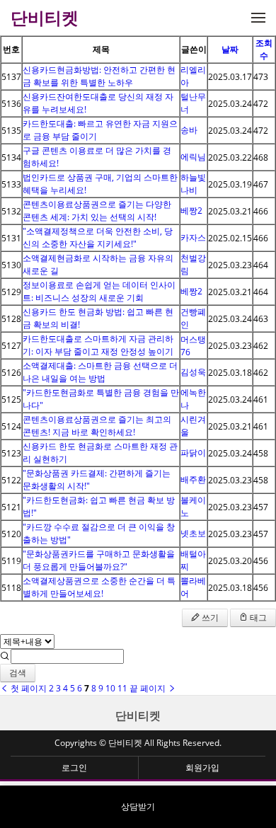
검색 (17, 673)
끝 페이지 (149, 688)
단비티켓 (138, 715)
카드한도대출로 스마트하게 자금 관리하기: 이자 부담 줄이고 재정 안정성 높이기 (98, 345)
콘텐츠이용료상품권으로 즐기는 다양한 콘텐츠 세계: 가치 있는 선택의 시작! (97, 210)
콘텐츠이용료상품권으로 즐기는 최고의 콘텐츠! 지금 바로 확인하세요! (97, 425)
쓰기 (209, 617)
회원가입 (202, 767)
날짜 (230, 49)
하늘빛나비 (193, 183)
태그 (257, 617)
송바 (188, 130)
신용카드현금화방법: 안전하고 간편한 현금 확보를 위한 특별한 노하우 (99, 76)
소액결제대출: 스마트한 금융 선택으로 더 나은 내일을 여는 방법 (100, 372)
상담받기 (138, 806)
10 (110, 688)
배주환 (193, 479)
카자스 (193, 237)
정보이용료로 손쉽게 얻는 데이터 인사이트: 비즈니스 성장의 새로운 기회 (99, 291)
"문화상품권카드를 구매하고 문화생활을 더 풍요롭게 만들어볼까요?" (99, 560)
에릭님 (193, 157)
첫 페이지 (27, 688)
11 (122, 688)
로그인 (74, 767)
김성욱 (193, 372)
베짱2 (191, 211)
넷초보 (193, 533)
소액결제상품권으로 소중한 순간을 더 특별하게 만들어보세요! (99, 587)
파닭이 (193, 453)
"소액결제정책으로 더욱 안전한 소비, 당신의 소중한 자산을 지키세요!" (98, 237)
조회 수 (263, 49)
